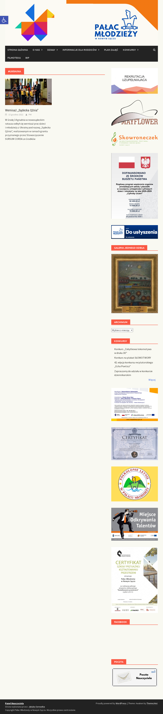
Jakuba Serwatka (36, 706)
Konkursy (129, 49)
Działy (51, 49)
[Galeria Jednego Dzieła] (134, 283)
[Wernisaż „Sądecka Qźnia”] (28, 91)
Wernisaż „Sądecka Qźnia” (21, 110)
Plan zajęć (111, 49)
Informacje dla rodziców (80, 49)
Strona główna (17, 49)
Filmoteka (14, 57)
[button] (4, 20)
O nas (36, 49)
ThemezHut (152, 703)
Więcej (152, 379)
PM (30, 114)
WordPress (121, 703)
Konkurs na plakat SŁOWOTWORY (132, 357)
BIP (27, 57)
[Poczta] (134, 677)
